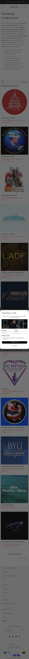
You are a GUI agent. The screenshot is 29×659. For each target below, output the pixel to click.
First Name (4, 330)
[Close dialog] (27, 311)
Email (16, 330)
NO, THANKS (14, 346)
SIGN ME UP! (14, 342)
